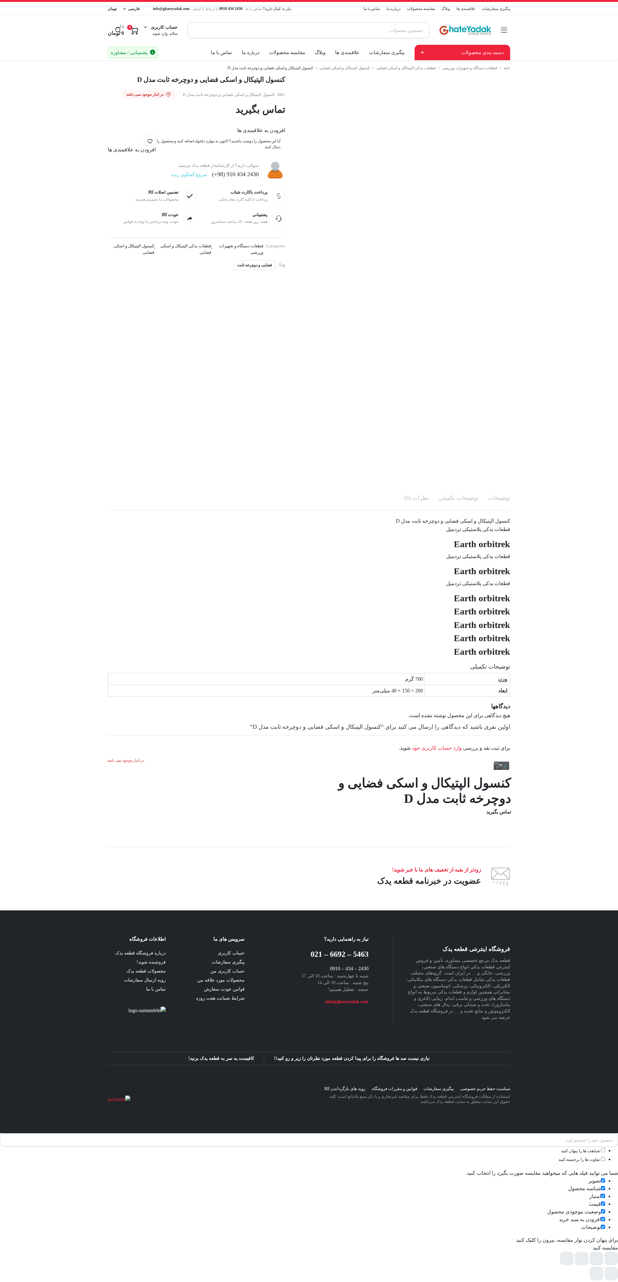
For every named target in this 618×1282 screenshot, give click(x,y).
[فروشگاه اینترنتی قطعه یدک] (465, 30)
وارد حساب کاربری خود (437, 748)
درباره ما (393, 8)
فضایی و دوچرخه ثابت (254, 265)
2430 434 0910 (230, 8)
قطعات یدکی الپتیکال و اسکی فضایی (406, 68)
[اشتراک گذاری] (581, 1258)
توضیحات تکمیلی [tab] (459, 498)
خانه (507, 68)
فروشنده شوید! (151, 962)
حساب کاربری (231, 953)
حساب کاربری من (228, 971)
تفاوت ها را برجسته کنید (579, 1159)
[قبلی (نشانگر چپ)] (611, 1273)
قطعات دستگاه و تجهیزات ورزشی (469, 68)
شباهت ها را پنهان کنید (581, 1150)
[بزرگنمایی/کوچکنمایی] (611, 1258)
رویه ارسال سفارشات (145, 980)
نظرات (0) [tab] (416, 498)
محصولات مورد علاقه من (221, 980)
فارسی (134, 8)
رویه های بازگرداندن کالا (344, 1088)
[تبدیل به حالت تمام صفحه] (596, 1258)
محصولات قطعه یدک (146, 971)
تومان (112, 8)
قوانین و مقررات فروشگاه (394, 1088)
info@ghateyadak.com (171, 8)
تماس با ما (371, 8)
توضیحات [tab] (499, 498)
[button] (150, 140)
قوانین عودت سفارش (224, 989)
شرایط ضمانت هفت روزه (220, 998)
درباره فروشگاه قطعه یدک (140, 953)
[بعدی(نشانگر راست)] (596, 1273)
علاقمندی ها (465, 8)
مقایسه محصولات (421, 8)
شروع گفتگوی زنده (189, 174)
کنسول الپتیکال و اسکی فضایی (345, 68)
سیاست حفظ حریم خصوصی (485, 1088)
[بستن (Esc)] (567, 1258)
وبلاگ (445, 8)
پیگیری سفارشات (496, 8)
